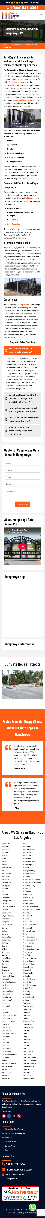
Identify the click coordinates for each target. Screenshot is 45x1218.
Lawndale (5, 1042)
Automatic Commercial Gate (26, 314)
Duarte (4, 946)
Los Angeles (6, 1051)
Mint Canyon (6, 1073)
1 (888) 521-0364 (15, 1164)
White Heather (29, 1066)
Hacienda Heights (8, 976)
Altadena (5, 850)
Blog (6, 1150)
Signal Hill (27, 970)
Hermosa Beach (8, 991)
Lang (4, 1039)
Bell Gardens (6, 877)
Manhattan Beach (9, 1064)
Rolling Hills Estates (30, 925)
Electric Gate (15, 82)
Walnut (26, 1048)
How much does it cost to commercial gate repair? (21, 350)
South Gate (28, 982)
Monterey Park (29, 850)
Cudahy (5, 931)
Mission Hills (6, 1079)
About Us (8, 1138)
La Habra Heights (8, 1021)
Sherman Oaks (29, 964)
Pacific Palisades (29, 874)
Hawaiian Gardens (9, 982)
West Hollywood (29, 1058)
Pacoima (26, 877)
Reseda (26, 919)
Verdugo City (28, 1039)
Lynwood (5, 1058)
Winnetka (27, 1076)
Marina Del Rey (7, 1066)
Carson (4, 904)
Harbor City (6, 979)
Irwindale (5, 1012)
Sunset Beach (28, 997)
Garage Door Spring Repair (15, 1133)
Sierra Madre (28, 967)
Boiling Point (6, 886)
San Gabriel (27, 946)
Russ (25, 934)
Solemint (26, 976)
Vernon (26, 1042)
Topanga (26, 1012)
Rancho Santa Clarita (31, 910)
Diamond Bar (7, 937)
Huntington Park (8, 1000)
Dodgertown (6, 940)
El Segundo (6, 952)
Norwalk (26, 868)
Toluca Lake (28, 1009)
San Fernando (28, 943)
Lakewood (6, 1036)
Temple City (28, 1006)
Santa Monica (28, 961)
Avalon (4, 862)
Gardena (5, 964)
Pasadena (27, 892)
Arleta (4, 856)
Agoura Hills (6, 844)
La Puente (6, 1027)
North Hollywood (29, 862)
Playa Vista (27, 901)
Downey (5, 943)
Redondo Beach (29, 916)
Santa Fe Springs (30, 958)
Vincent (26, 1045)
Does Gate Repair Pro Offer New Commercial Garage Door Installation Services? (24, 398)
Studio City (27, 988)
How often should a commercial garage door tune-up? (24, 419)
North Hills (27, 859)
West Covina (28, 1051)
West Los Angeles (30, 1061)
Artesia (4, 859)
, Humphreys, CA (12, 1179)
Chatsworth (6, 913)
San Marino (27, 952)
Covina (4, 928)
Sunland (26, 994)
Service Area (10, 1146)
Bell (3, 871)
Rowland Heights (29, 931)
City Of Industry (8, 916)
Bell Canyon (6, 874)
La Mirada (5, 1024)
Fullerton (5, 961)
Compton (5, 922)
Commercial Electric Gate (22, 100)
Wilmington (27, 1073)
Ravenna (26, 913)
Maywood (5, 1069)
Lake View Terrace (9, 1033)
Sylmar (26, 1000)
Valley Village (28, 1027)
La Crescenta (7, 1018)
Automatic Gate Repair (14, 1129)
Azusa (4, 865)
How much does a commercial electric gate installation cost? (24, 410)
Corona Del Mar (7, 925)
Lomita (4, 1045)
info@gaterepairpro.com (19, 1169)
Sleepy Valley (28, 973)
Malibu (4, 1061)
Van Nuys (26, 1030)
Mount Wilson (28, 856)
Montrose (27, 853)
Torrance (26, 1015)
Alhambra (5, 847)
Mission (4, 1076)
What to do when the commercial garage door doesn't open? (20, 431)
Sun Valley (27, 991)
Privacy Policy (10, 1142)
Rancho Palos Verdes (31, 907)
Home (4, 44)
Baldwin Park (7, 868)
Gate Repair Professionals (27, 1213)
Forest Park (6, 958)
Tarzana (26, 1003)
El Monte (5, 949)
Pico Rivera (27, 895)
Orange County (29, 871)
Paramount (27, 889)
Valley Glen (27, 1024)
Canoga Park (7, 901)
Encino (4, 955)
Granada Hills (7, 973)
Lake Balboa (6, 1030)
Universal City (28, 1021)
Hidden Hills (6, 994)
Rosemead (27, 928)
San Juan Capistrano (31, 949)
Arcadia (5, 853)
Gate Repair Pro (22, 305)
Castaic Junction (8, 907)
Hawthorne (6, 985)
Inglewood (6, 1006)
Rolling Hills (27, 922)
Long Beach (6, 1048)
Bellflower (5, 880)
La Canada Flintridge (10, 1015)
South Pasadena (29, 985)
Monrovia (26, 844)
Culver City (6, 934)
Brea (3, 892)
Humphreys (12, 44)
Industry (5, 1003)
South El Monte (29, 979)
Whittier (26, 1069)
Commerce (6, 919)
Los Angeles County (9, 1054)
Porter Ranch (28, 904)
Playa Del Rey (28, 898)
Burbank (5, 895)
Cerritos (5, 910)
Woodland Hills (28, 1079)
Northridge (27, 865)
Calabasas (6, 898)
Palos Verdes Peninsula (32, 883)
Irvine (4, 1009)
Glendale (5, 967)
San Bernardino (29, 937)
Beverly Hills (6, 883)
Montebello (27, 847)
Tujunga (26, 1018)
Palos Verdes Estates (31, 880)
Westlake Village (29, 1064)
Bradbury (5, 889)
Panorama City (29, 886)
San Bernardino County (32, 940)
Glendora (5, 970)
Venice (26, 1033)
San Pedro (27, 955)
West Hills (27, 1054)
